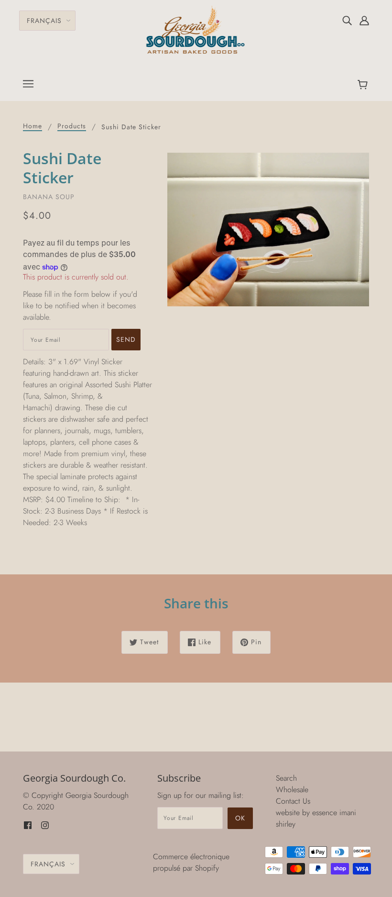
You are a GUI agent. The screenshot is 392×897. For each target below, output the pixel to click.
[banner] (196, 28)
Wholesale (292, 789)
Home (32, 127)
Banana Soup (49, 197)
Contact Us (293, 801)
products (71, 127)
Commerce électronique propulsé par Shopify (191, 862)
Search (286, 778)
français (44, 20)
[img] (347, 20)
